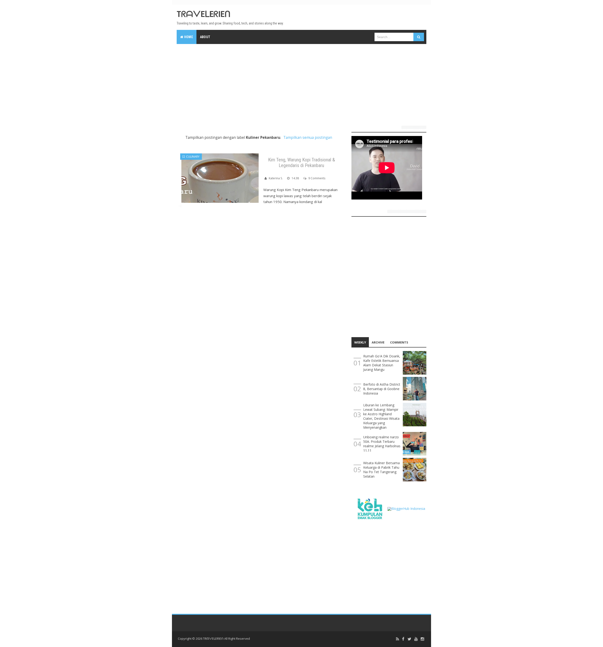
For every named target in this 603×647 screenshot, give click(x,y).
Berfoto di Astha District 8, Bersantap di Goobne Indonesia (381, 388)
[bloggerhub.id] (406, 508)
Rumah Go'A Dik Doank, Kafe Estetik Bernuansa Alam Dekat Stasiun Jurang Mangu (381, 363)
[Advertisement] (301, 83)
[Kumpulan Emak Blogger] (369, 508)
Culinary (192, 157)
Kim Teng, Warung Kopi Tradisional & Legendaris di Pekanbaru (301, 162)
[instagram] (422, 639)
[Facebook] (403, 639)
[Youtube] (416, 639)
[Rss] (397, 639)
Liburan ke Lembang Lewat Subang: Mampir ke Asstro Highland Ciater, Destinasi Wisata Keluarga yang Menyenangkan (381, 416)
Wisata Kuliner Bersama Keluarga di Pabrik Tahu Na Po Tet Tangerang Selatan (381, 470)
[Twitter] (409, 639)
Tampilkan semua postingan (307, 137)
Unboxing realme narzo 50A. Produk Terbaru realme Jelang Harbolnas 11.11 (381, 444)
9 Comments (316, 178)
